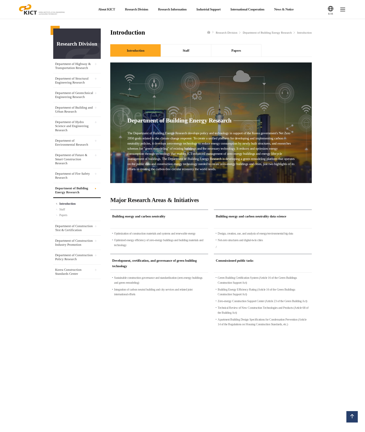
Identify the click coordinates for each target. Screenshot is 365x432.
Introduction (67, 203)
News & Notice (284, 9)
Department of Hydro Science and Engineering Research (72, 126)
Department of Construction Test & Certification (74, 228)
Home (208, 32)
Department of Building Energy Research (71, 190)
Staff (62, 209)
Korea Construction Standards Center (68, 272)
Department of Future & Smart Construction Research (71, 159)
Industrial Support (208, 9)
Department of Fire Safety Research (72, 175)
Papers (63, 215)
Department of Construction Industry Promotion (74, 242)
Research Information (172, 9)
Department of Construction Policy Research (74, 257)
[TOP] (352, 416)
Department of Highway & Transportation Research (73, 66)
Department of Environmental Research (71, 142)
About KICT (106, 9)
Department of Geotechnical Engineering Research (74, 95)
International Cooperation (247, 9)
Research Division (136, 9)
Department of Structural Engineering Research (72, 80)
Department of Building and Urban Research (74, 109)
